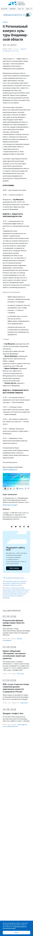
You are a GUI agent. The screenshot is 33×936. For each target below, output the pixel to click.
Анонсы (5, 22)
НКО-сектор (15, 51)
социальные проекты (16, 585)
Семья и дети (24, 702)
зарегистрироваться (10, 469)
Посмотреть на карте (10, 505)
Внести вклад (14, 568)
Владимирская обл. (18, 578)
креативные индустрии (12, 581)
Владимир (9, 578)
